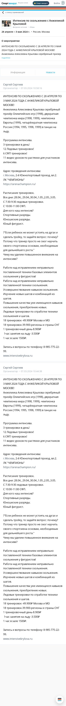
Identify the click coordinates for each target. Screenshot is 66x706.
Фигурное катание (23, 3)
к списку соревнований (14, 12)
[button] (59, 699)
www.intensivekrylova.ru (18, 355)
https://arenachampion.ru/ (19, 184)
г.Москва (8, 175)
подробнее (6, 58)
